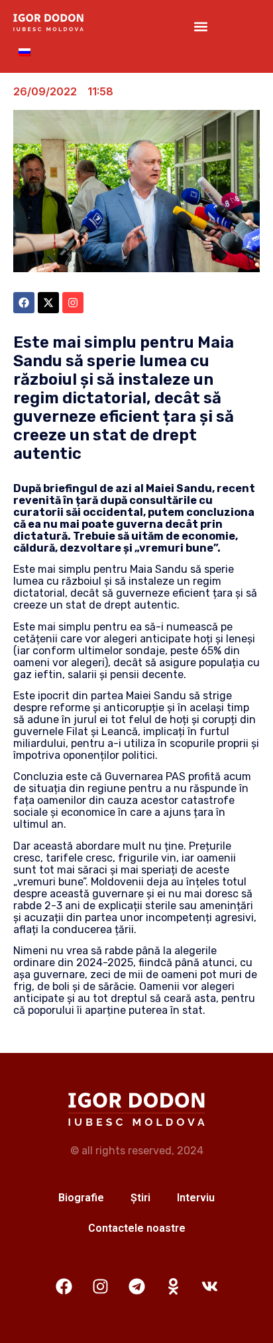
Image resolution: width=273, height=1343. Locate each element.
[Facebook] (63, 1286)
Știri (140, 1197)
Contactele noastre (137, 1228)
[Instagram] (100, 1286)
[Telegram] (136, 1286)
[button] (201, 27)
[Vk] (209, 1286)
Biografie (81, 1197)
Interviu (196, 1197)
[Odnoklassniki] (173, 1286)
